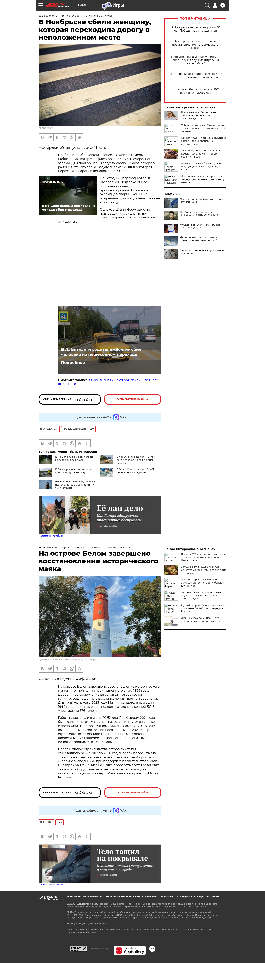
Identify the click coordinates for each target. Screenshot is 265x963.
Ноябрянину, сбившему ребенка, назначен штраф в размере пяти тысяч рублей (75, 484)
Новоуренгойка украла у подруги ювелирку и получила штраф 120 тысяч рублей (195, 60)
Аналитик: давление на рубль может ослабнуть (202, 252)
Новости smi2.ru (51, 536)
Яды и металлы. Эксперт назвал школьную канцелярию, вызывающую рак (200, 115)
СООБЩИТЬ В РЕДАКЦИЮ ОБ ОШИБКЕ (198, 896)
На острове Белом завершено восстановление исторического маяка (195, 45)
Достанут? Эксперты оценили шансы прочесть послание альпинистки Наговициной (203, 557)
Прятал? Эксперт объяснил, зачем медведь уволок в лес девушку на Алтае (201, 166)
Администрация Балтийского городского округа (69, 659)
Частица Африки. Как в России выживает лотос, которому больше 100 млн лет (202, 582)
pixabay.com (46, 127)
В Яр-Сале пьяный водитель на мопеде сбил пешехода (74, 458)
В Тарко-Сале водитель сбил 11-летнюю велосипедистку (136, 471)
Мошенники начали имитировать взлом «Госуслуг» (200, 226)
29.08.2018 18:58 (48, 15)
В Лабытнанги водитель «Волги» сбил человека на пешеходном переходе (101, 352)
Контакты (167, 896)
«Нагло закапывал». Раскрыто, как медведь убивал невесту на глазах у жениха (202, 179)
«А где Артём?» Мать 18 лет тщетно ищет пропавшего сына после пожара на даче (202, 595)
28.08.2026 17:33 (48, 547)
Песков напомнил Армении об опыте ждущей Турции (202, 200)
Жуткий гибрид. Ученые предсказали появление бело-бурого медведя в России (203, 608)
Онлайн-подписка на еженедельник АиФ (131, 896)
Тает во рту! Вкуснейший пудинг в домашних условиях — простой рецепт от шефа (201, 153)
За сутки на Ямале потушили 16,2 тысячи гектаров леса (195, 91)
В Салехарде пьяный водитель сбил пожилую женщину (73, 471)
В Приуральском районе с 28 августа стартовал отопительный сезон (195, 75)
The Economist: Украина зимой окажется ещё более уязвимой (198, 239)
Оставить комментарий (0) (133, 399)
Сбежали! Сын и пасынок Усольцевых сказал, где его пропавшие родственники (203, 140)
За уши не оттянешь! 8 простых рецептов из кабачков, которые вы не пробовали (203, 569)
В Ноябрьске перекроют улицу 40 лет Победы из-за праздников (195, 29)
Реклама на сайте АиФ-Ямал (84, 896)
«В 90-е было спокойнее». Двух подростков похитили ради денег (201, 619)
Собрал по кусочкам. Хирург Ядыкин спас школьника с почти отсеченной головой (203, 128)
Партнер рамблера (100, 948)
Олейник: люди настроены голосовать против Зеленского (199, 213)
